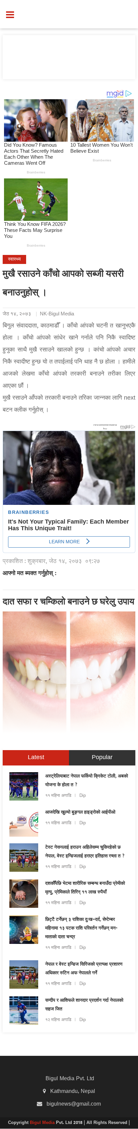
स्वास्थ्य (14, 259)
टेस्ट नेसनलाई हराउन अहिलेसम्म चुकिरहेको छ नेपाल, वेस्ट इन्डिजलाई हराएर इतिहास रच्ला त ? (85, 852)
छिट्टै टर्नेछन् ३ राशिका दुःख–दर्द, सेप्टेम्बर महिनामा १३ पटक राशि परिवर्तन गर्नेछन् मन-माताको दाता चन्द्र (81, 928)
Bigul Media (43, 1123)
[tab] (36, 757)
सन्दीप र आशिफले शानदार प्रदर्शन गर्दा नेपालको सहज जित (84, 1005)
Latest (36, 757)
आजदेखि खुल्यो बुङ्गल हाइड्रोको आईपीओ (80, 813)
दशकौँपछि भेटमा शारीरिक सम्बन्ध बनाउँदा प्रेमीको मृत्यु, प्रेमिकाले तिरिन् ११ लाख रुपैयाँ (85, 888)
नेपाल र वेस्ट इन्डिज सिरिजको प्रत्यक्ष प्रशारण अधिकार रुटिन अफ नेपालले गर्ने (84, 969)
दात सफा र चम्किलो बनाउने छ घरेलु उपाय (68, 602)
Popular (102, 757)
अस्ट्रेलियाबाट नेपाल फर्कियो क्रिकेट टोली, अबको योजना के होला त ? (86, 780)
